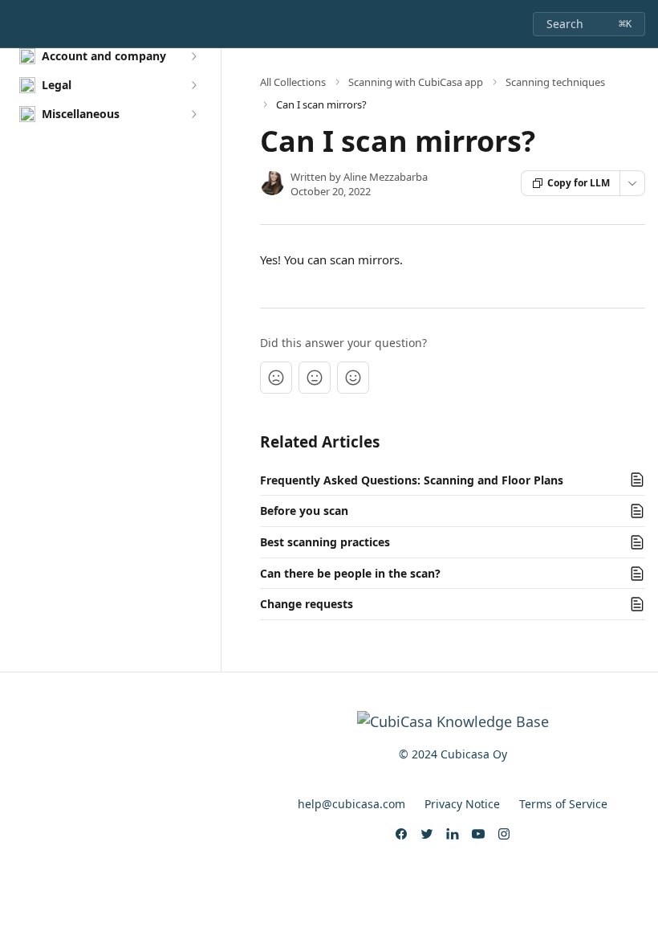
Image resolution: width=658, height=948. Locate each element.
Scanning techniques (555, 82)
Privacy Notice (462, 803)
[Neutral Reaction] (315, 378)
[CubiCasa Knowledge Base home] (16, 24)
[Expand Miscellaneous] (193, 114)
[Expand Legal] (193, 85)
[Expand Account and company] (193, 56)
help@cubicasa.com (351, 803)
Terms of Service (563, 803)
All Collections (293, 82)
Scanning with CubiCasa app (415, 82)
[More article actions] (632, 183)
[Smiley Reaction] (353, 378)
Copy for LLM (578, 183)
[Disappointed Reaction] (276, 378)
